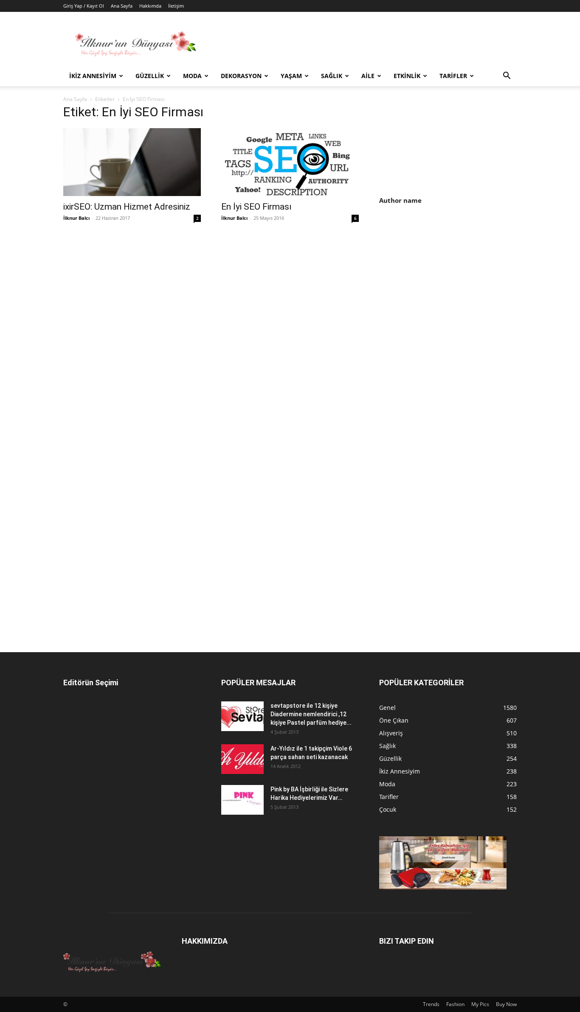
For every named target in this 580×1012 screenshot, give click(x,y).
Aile (367, 76)
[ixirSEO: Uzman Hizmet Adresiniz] (132, 162)
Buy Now (506, 1004)
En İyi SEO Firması (256, 207)
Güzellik (149, 76)
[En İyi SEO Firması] (290, 162)
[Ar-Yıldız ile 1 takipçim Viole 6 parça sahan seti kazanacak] (242, 759)
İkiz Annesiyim (92, 76)
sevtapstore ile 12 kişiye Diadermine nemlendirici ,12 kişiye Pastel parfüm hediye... (311, 714)
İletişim (176, 6)
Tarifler (453, 76)
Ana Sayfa (121, 6)
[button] (506, 77)
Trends (431, 1004)
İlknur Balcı (76, 218)
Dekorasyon (241, 76)
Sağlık (331, 76)
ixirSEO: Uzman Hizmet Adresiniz (126, 207)
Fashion (455, 1004)
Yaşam (291, 76)
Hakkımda (150, 6)
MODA (192, 76)
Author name (400, 200)
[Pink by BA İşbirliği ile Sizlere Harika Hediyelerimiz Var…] (242, 800)
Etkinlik (407, 76)
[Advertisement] (450, 284)
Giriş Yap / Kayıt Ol (83, 6)
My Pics (480, 1004)
